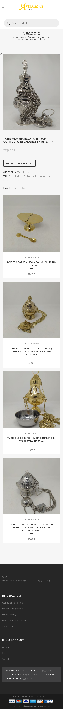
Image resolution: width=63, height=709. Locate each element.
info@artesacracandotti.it (34, 674)
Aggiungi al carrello (19, 163)
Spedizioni (7, 626)
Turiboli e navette (25, 172)
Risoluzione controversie (14, 620)
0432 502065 (45, 670)
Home (14, 37)
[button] (28, 55)
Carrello (6, 659)
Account (6, 647)
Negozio (22, 37)
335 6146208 (29, 678)
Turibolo (27, 176)
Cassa (5, 653)
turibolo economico (41, 176)
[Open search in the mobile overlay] (31, 22)
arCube (47, 706)
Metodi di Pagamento (12, 609)
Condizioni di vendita (12, 603)
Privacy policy (9, 614)
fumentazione (15, 176)
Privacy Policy (18, 706)
